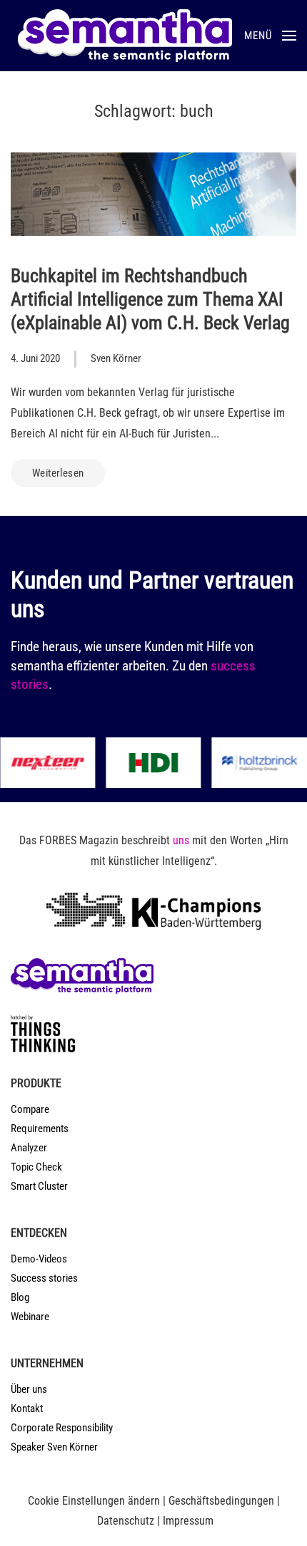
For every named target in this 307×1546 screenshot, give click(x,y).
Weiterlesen (58, 473)
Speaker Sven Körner (54, 1447)
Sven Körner (116, 358)
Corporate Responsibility (62, 1427)
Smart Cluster (39, 1186)
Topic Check (36, 1167)
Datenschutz (125, 1520)
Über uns (29, 1389)
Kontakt (27, 1408)
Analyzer (29, 1147)
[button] (270, 35)
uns (181, 840)
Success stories (44, 1278)
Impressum (188, 1520)
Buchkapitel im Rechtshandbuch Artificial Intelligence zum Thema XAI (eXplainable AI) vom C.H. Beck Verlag (150, 299)
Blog (20, 1297)
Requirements (40, 1128)
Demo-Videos (39, 1258)
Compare (30, 1109)
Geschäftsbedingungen (221, 1501)
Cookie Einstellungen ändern (94, 1501)
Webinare (30, 1316)
